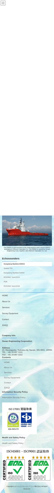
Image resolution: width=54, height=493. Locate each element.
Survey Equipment (10, 313)
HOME (5, 295)
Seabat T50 (8, 268)
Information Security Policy (13, 397)
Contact (5, 319)
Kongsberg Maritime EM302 (14, 264)
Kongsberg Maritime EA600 (14, 273)
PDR (5, 282)
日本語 (5, 325)
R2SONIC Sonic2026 (12, 286)
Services (6, 307)
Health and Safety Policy (12, 443)
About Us (6, 301)
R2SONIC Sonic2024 (12, 277)
